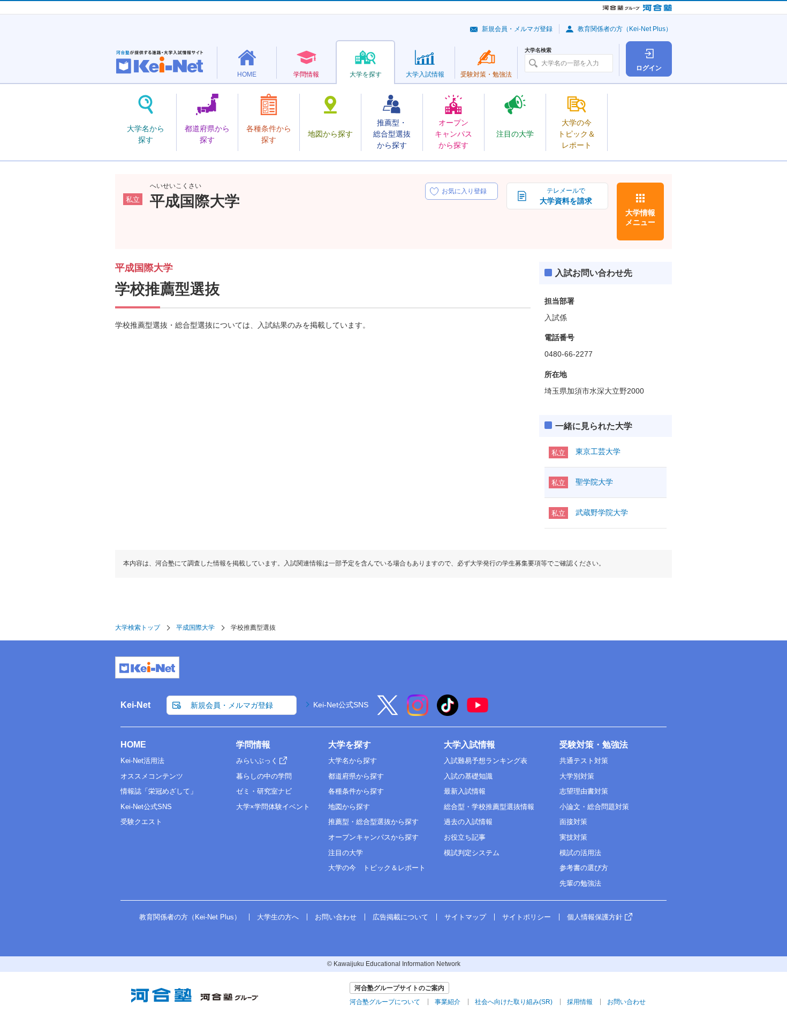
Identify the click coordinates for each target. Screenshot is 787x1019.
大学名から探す (352, 761)
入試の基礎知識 (468, 776)
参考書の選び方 (583, 868)
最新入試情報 (465, 791)
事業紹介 (447, 1002)
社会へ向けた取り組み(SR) (514, 1002)
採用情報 (580, 1002)
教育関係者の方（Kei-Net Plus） (625, 29)
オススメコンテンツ (151, 776)
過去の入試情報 (468, 822)
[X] (387, 712)
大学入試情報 (469, 744)
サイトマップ (465, 917)
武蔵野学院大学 (602, 512)
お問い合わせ (336, 917)
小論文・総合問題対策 (594, 807)
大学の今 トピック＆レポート (377, 868)
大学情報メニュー (640, 217)
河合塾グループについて (385, 1002)
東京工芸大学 (598, 451)
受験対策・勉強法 (593, 744)
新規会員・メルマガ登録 (517, 29)
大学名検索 (538, 50)
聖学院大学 (594, 482)
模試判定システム (472, 853)
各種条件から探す (356, 791)
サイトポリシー (526, 917)
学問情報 (253, 744)
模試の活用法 (580, 853)
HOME (133, 744)
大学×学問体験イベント (273, 807)
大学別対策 (576, 776)
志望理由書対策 (583, 791)
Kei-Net (135, 704)
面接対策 (573, 822)
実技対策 (573, 837)
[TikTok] (447, 712)
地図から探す (349, 807)
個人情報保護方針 (595, 917)
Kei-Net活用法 (142, 761)
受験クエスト (141, 822)
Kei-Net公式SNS (340, 704)
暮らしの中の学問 (264, 776)
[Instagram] (417, 712)
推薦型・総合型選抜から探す (373, 822)
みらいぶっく (257, 761)
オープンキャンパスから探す (373, 837)
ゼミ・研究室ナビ (264, 791)
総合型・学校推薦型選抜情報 (489, 807)
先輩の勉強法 (580, 883)
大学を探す (349, 744)
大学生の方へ (278, 917)
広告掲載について (400, 917)
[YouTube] (477, 712)
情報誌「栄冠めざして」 (158, 791)
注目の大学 (345, 853)
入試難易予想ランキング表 (485, 761)
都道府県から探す (356, 776)
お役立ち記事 (465, 837)
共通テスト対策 (583, 761)
